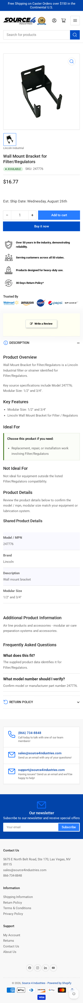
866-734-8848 (12, 875)
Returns (8, 941)
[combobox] (41, 35)
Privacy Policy (13, 914)
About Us (9, 952)
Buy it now (41, 226)
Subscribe (69, 827)
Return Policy (12, 903)
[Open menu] (75, 20)
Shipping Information (18, 897)
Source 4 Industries (33, 983)
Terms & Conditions (17, 908)
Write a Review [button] (43, 323)
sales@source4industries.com (24, 870)
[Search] (75, 34)
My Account (11, 935)
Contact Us (11, 946)
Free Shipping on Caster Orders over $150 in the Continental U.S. (41, 5)
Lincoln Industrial (13, 148)
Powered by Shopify (59, 983)
